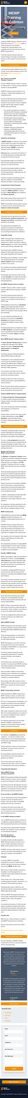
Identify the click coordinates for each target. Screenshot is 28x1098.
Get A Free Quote (14, 1003)
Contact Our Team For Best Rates (14, 212)
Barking (3, 932)
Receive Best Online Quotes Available (14, 426)
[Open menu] (25, 2)
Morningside (4, 930)
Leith (15, 930)
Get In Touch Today (14, 65)
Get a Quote (14, 33)
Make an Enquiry (14, 1082)
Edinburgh (11, 930)
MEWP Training (17, 43)
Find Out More (14, 730)
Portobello (20, 930)
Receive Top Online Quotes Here (14, 591)
